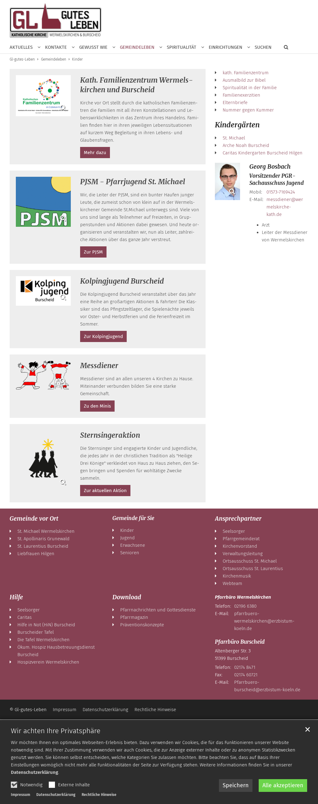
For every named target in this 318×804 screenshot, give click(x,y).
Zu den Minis (97, 406)
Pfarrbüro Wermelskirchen (243, 597)
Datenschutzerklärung (34, 772)
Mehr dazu (95, 152)
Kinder (77, 59)
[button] (283, 48)
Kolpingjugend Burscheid (122, 281)
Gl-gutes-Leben (22, 59)
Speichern (236, 785)
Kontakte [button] (56, 47)
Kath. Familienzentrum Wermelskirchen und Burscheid (136, 84)
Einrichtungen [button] (225, 47)
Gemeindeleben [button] (137, 47)
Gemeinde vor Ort (34, 518)
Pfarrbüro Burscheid (240, 641)
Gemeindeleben (53, 59)
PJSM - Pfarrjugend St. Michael (132, 181)
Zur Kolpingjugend (103, 336)
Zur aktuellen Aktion (105, 490)
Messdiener (99, 365)
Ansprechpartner (238, 518)
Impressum (20, 795)
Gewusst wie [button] (93, 47)
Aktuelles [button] (21, 47)
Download (126, 597)
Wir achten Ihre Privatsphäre (55, 730)
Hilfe (16, 597)
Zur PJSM (93, 252)
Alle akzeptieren (282, 785)
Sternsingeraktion (110, 435)
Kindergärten (237, 124)
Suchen (263, 47)
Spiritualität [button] (181, 47)
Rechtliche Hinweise (99, 795)
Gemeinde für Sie (133, 518)
